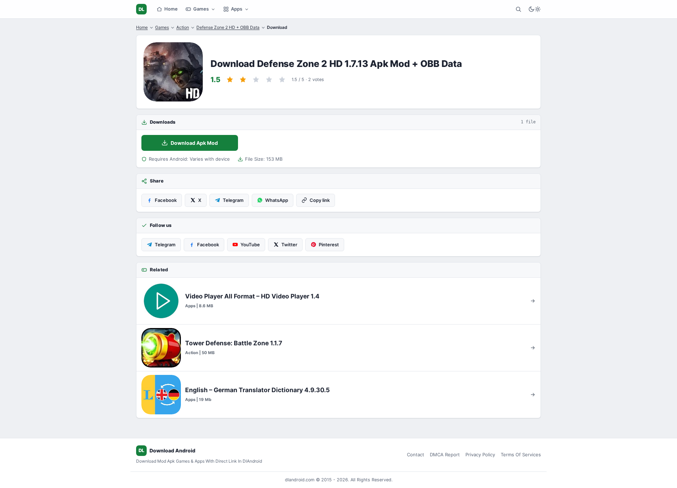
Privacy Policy (480, 454)
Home (171, 9)
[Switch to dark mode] (534, 9)
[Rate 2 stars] (243, 80)
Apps (236, 9)
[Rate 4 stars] (269, 80)
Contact (415, 454)
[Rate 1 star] (230, 80)
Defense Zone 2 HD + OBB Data (228, 27)
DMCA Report (445, 454)
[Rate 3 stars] (256, 80)
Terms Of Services (521, 454)
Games (201, 9)
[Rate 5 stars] (282, 80)
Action (182, 27)
